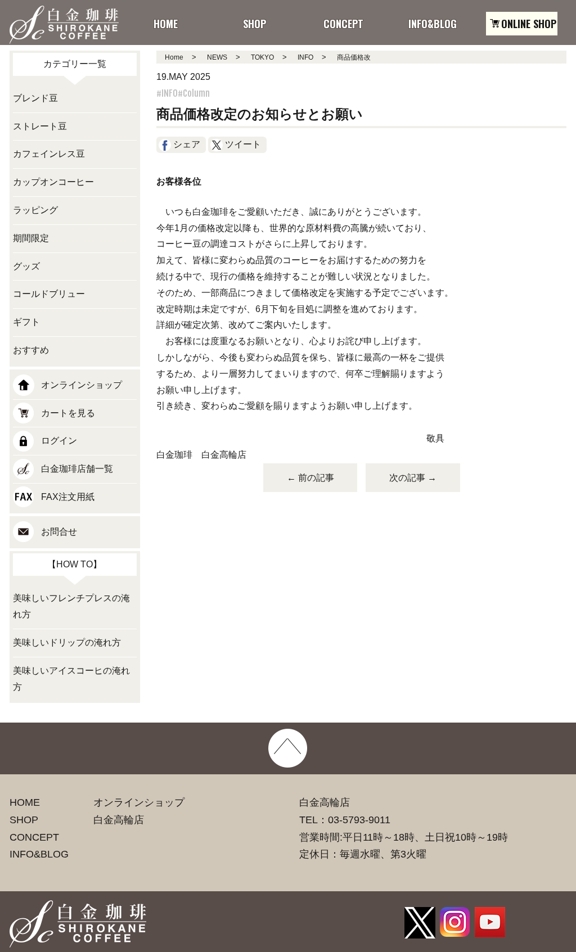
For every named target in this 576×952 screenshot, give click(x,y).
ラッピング (35, 210)
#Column (194, 93)
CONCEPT (34, 837)
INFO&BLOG (39, 854)
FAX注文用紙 (67, 497)
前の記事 (310, 477)
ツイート (243, 144)
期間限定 (31, 238)
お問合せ (59, 531)
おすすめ (31, 350)
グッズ (26, 266)
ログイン (59, 440)
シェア (186, 144)
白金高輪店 (118, 819)
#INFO (167, 93)
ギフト (26, 322)
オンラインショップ (81, 385)
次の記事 (412, 477)
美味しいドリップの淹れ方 (67, 642)
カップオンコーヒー (53, 182)
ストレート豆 (40, 126)
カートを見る (68, 413)
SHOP (24, 819)
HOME (25, 802)
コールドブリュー (49, 294)
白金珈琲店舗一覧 (77, 468)
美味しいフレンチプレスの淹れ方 (71, 606)
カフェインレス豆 (49, 154)
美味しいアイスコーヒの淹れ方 (71, 679)
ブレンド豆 (35, 98)
